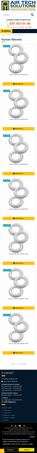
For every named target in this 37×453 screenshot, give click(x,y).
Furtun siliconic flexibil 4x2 (18, 74)
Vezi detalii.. (19, 84)
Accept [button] (26, 450)
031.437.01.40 (20, 23)
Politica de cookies (9, 415)
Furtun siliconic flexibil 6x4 (18, 119)
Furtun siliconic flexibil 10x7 (18, 254)
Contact (5, 420)
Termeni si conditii (9, 418)
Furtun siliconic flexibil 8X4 (18, 164)
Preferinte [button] (10, 450)
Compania (6, 410)
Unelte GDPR (7, 408)
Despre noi (6, 413)
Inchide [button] (32, 437)
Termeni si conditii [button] (27, 444)
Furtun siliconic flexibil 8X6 (18, 209)
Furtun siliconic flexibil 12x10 (18, 299)
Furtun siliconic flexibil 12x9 (18, 343)
